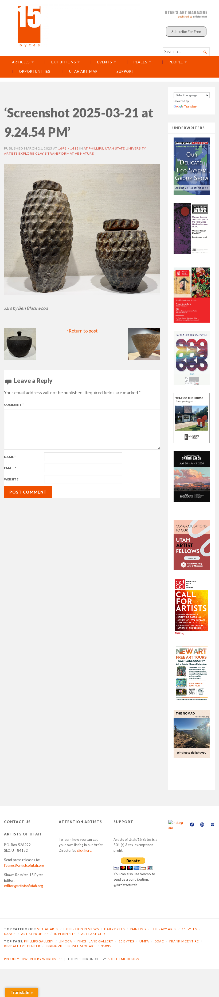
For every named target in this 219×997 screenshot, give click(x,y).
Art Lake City (93, 933)
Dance (10, 933)
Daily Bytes (114, 929)
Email (10, 468)
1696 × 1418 (68, 148)
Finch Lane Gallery (95, 941)
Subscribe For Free (186, 31)
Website (11, 479)
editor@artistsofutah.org (23, 886)
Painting (138, 929)
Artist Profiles (34, 933)
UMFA (144, 941)
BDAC (159, 941)
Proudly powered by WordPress (33, 959)
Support (125, 71)
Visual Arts (47, 929)
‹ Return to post (82, 331)
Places (141, 62)
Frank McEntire (184, 941)
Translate (190, 106)
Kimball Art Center (22, 946)
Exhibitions (63, 62)
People (176, 62)
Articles (21, 62)
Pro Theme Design (123, 959)
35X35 (106, 946)
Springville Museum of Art (70, 946)
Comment (14, 404)
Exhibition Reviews (81, 929)
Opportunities (34, 71)
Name (10, 457)
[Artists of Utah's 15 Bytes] (76, 25)
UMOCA (65, 941)
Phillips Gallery (38, 941)
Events (104, 62)
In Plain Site (65, 933)
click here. (84, 850)
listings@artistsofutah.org (24, 865)
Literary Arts (164, 929)
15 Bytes (189, 929)
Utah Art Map (83, 71)
